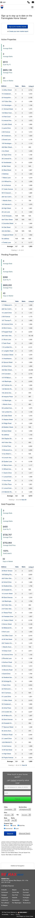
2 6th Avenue (6, 132)
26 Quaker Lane (7, 461)
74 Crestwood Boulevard (10, 94)
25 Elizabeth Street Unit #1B (11, 723)
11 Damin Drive (7, 473)
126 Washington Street (9, 601)
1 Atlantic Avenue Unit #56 (10, 404)
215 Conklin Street (8, 712)
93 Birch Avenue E (8, 666)
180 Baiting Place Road (9, 574)
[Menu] (32, 7)
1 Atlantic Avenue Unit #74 (10, 647)
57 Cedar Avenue (7, 189)
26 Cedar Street (7, 416)
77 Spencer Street (7, 727)
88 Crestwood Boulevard (10, 136)
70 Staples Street (7, 419)
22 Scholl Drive (6, 582)
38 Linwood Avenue (8, 159)
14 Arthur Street (7, 90)
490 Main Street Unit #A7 (10, 147)
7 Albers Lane (6, 178)
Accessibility (5, 914)
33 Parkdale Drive (7, 616)
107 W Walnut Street (8, 378)
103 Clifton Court (7, 635)
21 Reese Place (7, 613)
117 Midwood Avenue (9, 305)
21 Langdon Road (7, 351)
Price (5, 812)
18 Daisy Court (6, 651)
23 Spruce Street (7, 362)
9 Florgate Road (7, 332)
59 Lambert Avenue (8, 408)
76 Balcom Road (7, 735)
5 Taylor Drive (6, 685)
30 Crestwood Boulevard (10, 704)
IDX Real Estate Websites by (9, 912)
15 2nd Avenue (6, 746)
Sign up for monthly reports (17, 27)
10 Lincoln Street (7, 593)
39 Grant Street (6, 431)
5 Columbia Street (7, 223)
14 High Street (6, 754)
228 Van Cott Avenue (8, 309)
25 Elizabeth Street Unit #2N (11, 590)
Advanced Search (24, 833)
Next (23, 500)
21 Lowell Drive (7, 738)
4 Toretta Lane (6, 242)
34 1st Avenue (6, 185)
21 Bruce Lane (6, 339)
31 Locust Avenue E (8, 488)
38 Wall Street (6, 166)
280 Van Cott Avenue (8, 197)
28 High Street (6, 208)
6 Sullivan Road (7, 662)
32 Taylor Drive (6, 155)
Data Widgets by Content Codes (25, 916)
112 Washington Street (9, 400)
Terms (12, 914)
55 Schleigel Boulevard (9, 681)
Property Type (8, 823)
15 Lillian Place (7, 484)
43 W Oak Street (7, 639)
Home (7, 825)
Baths (13, 818)
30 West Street (6, 170)
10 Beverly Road (7, 670)
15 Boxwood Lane (7, 450)
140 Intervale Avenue (8, 204)
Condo (14, 825)
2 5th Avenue (6, 316)
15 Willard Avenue (7, 469)
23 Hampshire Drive (8, 97)
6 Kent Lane (5, 632)
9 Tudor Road (6, 343)
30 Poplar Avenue (7, 757)
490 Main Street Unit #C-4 (10, 370)
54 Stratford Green (7, 586)
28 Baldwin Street (7, 427)
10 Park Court (6, 117)
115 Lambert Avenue (8, 347)
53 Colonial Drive (7, 655)
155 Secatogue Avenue (9, 143)
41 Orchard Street (7, 109)
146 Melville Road (7, 389)
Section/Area (23, 807)
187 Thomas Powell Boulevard (11, 320)
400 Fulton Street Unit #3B (10, 578)
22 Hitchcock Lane (8, 689)
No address (5, 239)
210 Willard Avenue (8, 181)
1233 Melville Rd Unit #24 (10, 742)
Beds (5, 818)
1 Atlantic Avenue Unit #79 (10, 200)
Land (16, 828)
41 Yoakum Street (7, 620)
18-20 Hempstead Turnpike (10, 216)
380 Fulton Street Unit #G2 (10, 336)
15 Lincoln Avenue (8, 458)
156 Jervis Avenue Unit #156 (11, 393)
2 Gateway (5, 174)
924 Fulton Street (7, 219)
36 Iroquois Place (7, 396)
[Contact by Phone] (28, 2)
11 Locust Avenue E (8, 477)
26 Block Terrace (7, 571)
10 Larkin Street (7, 124)
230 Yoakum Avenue (8, 643)
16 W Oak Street (7, 750)
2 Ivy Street (5, 151)
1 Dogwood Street (7, 235)
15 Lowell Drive (7, 313)
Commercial (8, 828)
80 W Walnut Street (8, 715)
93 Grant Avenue (7, 719)
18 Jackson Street (7, 355)
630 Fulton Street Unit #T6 (10, 605)
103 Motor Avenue (7, 113)
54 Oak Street (6, 227)
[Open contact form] (33, 2)
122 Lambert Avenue (8, 412)
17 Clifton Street (7, 700)
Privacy (18, 914)
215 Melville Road (7, 492)
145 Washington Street (9, 381)
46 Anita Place (6, 708)
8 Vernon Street (7, 624)
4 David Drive (6, 674)
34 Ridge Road (6, 423)
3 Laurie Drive (6, 128)
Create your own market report (18, 31)
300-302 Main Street (8, 231)
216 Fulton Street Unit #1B (10, 609)
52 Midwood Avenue (8, 628)
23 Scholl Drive (6, 366)
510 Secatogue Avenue (9, 105)
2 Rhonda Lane (7, 658)
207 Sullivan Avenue (8, 385)
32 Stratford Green (7, 677)
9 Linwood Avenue (8, 120)
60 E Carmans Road (8, 693)
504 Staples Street (7, 438)
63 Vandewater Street (8, 162)
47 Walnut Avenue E (8, 465)
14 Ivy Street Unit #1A (9, 454)
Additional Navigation (17, 866)
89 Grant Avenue (7, 597)
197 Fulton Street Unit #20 (10, 101)
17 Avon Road (6, 480)
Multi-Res (22, 825)
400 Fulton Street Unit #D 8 (10, 442)
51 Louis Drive (6, 696)
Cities (6, 807)
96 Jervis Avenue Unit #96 (10, 731)
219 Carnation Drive (8, 374)
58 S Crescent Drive (8, 193)
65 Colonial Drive (7, 324)
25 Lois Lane (6, 212)
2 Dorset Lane (6, 139)
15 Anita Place (6, 446)
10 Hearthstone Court (8, 358)
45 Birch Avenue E (8, 328)
